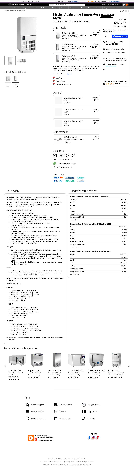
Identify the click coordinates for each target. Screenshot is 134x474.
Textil (98, 8)
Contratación (87, 465)
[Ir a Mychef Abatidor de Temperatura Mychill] (15, 83)
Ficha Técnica (60, 81)
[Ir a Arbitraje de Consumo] (41, 441)
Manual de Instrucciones (64, 84)
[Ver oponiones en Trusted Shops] (115, 1)
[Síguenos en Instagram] (93, 439)
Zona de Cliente (106, 5)
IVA (122, 11)
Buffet (90, 8)
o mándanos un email (64, 167)
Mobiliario (44, 8)
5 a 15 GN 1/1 (15, 86)
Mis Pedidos (116, 5)
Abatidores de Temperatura (15, 10)
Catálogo (59, 78)
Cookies (65, 465)
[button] (129, 366)
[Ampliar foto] (27, 54)
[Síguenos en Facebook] (89, 439)
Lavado (64, 8)
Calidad (60, 465)
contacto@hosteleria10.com (77, 458)
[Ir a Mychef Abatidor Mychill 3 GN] (8, 83)
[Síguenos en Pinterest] (98, 439)
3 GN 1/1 (8, 86)
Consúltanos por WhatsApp (66, 163)
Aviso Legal (46, 465)
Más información (111, 66)
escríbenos (75, 1)
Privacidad (53, 465)
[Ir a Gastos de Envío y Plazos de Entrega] (112, 16)
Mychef (69, 74)
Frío (36, 8)
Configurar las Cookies (75, 465)
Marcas (117, 8)
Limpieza (73, 8)
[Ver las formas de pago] (68, 181)
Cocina (16, 8)
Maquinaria (27, 8)
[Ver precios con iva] (127, 11)
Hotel (82, 8)
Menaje (54, 8)
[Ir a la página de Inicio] (19, 5)
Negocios (107, 8)
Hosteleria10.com (53, 458)
